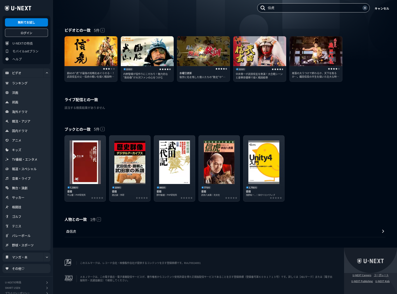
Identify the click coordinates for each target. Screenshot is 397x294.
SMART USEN (12, 287)
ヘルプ (17, 59)
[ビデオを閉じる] (46, 72)
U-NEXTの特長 (22, 43)
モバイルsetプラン (25, 51)
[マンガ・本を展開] (46, 257)
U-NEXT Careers (362, 275)
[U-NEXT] (18, 8)
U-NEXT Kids (382, 281)
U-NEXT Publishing (362, 281)
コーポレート (381, 275)
